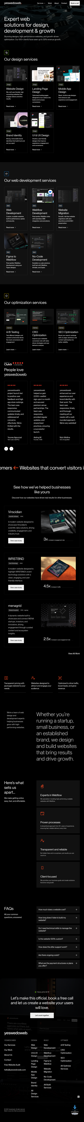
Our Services (9, 1045)
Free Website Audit (12, 1065)
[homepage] (16, 1033)
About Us (8, 1055)
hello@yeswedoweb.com (15, 1070)
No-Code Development (49, 1078)
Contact (64, 3)
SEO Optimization (66, 1059)
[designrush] (75, 1110)
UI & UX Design (34, 1054)
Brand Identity (34, 1084)
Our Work (8, 1050)
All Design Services (35, 1093)
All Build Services (47, 1086)
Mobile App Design (34, 1075)
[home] (13, 3)
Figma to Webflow (47, 1062)
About (56, 3)
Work (50, 3)
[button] (41, 3)
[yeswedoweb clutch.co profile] (13, 363)
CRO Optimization (66, 1051)
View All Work (74, 653)
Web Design (34, 1046)
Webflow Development (49, 1054)
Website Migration (48, 1070)
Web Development (49, 1046)
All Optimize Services (66, 1067)
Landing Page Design (34, 1064)
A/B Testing (65, 1045)
